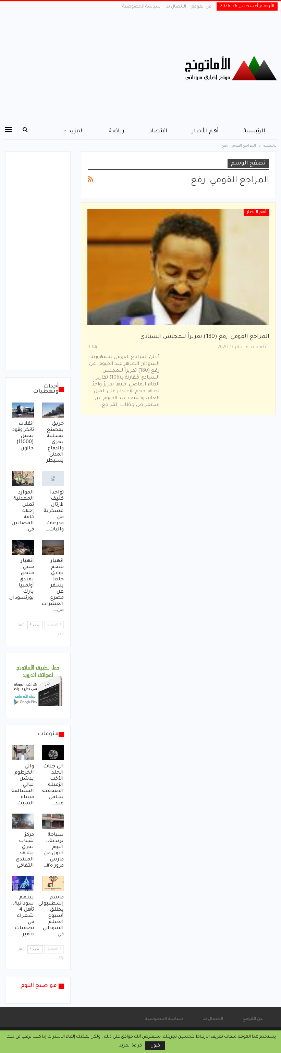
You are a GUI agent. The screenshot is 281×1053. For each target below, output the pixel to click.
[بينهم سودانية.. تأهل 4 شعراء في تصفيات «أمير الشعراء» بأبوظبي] (23, 883)
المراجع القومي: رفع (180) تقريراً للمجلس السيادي (204, 337)
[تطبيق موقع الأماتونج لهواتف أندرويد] (38, 686)
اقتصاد (158, 131)
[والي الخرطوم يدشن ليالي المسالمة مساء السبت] (23, 752)
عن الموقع (201, 6)
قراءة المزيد (130, 1045)
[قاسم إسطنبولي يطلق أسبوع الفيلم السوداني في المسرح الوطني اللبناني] (53, 883)
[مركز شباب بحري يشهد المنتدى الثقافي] (23, 821)
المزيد (76, 131)
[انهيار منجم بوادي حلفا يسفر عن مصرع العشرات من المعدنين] (53, 547)
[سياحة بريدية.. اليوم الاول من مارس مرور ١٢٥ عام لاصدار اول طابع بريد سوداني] (53, 821)
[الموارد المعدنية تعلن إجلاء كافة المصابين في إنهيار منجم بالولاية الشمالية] (23, 478)
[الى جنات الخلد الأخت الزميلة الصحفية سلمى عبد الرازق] (53, 752)
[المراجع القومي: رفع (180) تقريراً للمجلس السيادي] (178, 267)
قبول (155, 1045)
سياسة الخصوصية (141, 6)
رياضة (116, 131)
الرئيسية (254, 131)
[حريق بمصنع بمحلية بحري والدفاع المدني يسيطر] (53, 410)
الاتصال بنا (176, 6)
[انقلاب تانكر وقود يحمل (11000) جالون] (23, 410)
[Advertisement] (93, 68)
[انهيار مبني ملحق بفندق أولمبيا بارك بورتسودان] (23, 547)
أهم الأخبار (205, 131)
